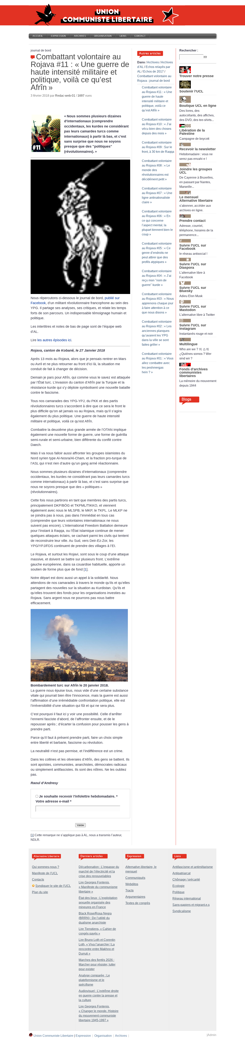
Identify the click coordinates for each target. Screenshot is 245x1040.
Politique (178, 892)
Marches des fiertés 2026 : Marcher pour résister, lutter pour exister (97, 964)
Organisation (103, 36)
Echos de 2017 (153, 71)
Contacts (38, 879)
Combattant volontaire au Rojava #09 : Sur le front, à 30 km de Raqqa (158, 147)
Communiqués (135, 877)
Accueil (38, 36)
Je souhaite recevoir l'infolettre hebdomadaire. (78, 796)
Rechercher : (188, 50)
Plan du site (40, 892)
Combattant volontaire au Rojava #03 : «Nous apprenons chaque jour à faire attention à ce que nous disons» (158, 303)
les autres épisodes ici (54, 340)
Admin (211, 1035)
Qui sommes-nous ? (45, 867)
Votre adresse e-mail (53, 801)
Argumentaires (135, 896)
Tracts (129, 890)
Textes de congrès (137, 903)
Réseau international (186, 898)
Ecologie (178, 885)
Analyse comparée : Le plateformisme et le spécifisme (94, 980)
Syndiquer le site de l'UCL (53, 885)
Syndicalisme (181, 911)
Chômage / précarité (186, 879)
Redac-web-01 (65, 95)
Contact (139, 36)
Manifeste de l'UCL (45, 873)
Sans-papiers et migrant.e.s (191, 904)
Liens (123, 36)
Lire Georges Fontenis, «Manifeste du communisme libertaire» (98, 887)
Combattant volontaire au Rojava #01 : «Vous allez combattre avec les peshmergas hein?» (157, 363)
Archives (80, 36)
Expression (58, 36)
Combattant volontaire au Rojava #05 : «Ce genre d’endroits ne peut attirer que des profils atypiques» (157, 253)
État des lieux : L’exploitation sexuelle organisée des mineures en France (98, 902)
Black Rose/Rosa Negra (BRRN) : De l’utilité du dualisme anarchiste (95, 918)
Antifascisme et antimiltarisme (192, 867)
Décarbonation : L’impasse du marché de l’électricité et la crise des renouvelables (99, 871)
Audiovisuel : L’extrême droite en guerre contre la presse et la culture (99, 995)
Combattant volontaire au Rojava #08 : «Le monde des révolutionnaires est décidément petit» (157, 170)
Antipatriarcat (181, 873)
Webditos (131, 884)
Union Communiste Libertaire (53, 1035)
